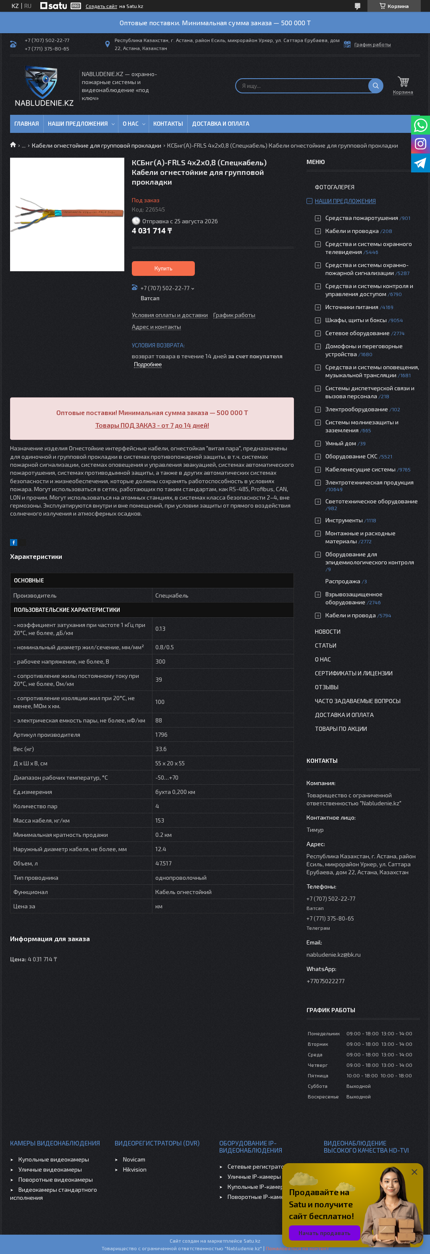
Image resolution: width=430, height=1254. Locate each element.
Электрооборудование (356, 409)
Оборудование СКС (351, 456)
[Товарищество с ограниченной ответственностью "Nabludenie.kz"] (44, 85)
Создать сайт (101, 6)
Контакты (168, 123)
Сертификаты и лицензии (354, 673)
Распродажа (342, 581)
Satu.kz (252, 1240)
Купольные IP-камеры (258, 1186)
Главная (26, 123)
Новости (328, 631)
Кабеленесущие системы (360, 469)
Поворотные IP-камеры (260, 1196)
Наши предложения (78, 123)
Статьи (325, 645)
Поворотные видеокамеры (55, 1179)
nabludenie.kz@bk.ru (334, 954)
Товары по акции (341, 728)
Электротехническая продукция (369, 482)
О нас (131, 123)
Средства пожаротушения (361, 217)
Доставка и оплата (220, 123)
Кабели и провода (350, 615)
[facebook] (13, 543)
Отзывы (326, 686)
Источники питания (351, 306)
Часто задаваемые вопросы (358, 700)
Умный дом (340, 443)
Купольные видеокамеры (53, 1159)
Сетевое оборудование (357, 332)
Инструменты (344, 520)
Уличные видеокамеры (50, 1169)
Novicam (134, 1159)
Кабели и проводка (352, 230)
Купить (164, 268)
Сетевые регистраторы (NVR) (268, 1166)
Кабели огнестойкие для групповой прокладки (96, 145)
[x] (22, 543)
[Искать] (375, 85)
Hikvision (135, 1169)
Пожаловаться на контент (297, 1248)
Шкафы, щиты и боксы (356, 319)
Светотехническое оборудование (371, 501)
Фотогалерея (334, 186)
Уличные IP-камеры (254, 1176)
